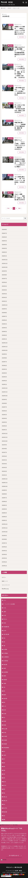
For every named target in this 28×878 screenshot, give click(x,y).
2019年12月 (4, 524)
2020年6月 (4, 501)
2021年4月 (4, 463)
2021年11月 (4, 437)
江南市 (4, 755)
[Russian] (21, 874)
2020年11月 (4, 482)
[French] (10, 874)
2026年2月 (4, 252)
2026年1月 (4, 256)
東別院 (4, 725)
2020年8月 (4, 494)
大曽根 (4, 683)
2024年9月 (4, 308)
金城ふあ (5, 796)
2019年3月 (4, 558)
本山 (4, 717)
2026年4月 (4, 244)
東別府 (4, 721)
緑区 (4, 777)
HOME (3, 8)
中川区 (4, 615)
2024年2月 (4, 335)
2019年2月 (4, 562)
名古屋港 (5, 649)
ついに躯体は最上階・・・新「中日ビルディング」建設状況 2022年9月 (20, 180)
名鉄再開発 (5, 672)
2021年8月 (4, 448)
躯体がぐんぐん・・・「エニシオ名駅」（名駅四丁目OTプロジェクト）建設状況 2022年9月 (20, 144)
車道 (4, 793)
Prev (8, 208)
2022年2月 (4, 426)
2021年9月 (4, 444)
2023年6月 (4, 365)
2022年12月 (4, 388)
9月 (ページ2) (16, 8)
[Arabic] (2, 874)
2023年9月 (4, 354)
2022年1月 (4, 429)
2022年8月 (4, 403)
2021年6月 (4, 456)
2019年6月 (4, 546)
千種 (4, 645)
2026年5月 (4, 240)
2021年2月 (4, 471)
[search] (25, 218)
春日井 (4, 709)
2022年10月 (4, 395)
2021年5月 (4, 460)
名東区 (4, 668)
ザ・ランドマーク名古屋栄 (9, 604)
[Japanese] (16, 874)
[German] (12, 874)
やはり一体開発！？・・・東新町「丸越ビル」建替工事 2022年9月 (20, 196)
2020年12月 (4, 478)
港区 (4, 762)
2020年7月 (4, 497)
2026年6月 (4, 237)
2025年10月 (4, 267)
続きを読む (21, 37)
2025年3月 (4, 293)
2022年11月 (4, 392)
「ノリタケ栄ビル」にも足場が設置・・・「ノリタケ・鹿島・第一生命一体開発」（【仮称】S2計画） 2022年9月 (20, 72)
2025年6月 (4, 282)
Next (19, 208)
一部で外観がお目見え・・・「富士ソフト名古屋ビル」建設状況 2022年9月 (20, 91)
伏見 (12, 157)
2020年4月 (4, 509)
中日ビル (11, 175)
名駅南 (4, 675)
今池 (4, 638)
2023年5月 (4, 369)
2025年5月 (4, 286)
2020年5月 (4, 505)
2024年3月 (4, 331)
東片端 (11, 24)
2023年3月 (4, 376)
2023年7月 (4, 361)
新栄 (4, 702)
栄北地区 (5, 740)
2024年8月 (4, 312)
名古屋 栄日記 (18, 870)
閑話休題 (5, 811)
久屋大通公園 (6, 634)
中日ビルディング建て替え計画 (8, 4)
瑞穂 (4, 770)
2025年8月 (4, 274)
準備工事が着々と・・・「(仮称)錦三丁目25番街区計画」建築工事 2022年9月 (20, 126)
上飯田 (4, 611)
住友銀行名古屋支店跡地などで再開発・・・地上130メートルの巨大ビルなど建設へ (20, 163)
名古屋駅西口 (6, 657)
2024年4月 (4, 327)
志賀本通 (5, 698)
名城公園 (5, 664)
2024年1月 (4, 339)
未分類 (4, 713)
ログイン (4, 577)
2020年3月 (4, 512)
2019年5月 (4, 550)
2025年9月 (4, 271)
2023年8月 (4, 358)
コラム (4, 600)
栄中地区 (11, 64)
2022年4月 (4, 418)
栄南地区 (5, 743)
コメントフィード (6, 585)
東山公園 (5, 728)
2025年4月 (4, 290)
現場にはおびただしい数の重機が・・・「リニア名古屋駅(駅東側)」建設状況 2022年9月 (20, 51)
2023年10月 (4, 350)
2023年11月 (4, 346)
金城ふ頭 (5, 800)
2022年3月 (4, 422)
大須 (4, 687)
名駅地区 (11, 45)
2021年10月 (4, 441)
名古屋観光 (5, 653)
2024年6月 (4, 320)
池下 (4, 759)
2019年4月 (4, 554)
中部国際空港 (6, 626)
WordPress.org (5, 588)
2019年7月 (4, 543)
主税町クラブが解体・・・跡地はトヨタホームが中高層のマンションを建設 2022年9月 (20, 30)
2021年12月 (4, 433)
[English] (8, 874)
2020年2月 (4, 516)
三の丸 (4, 607)
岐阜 (4, 691)
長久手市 (5, 808)
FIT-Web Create (15, 872)
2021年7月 (4, 452)
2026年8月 (4, 229)
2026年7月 (4, 233)
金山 (4, 804)
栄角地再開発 (10, 120)
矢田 (4, 774)
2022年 (9, 8)
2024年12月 (4, 305)
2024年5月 (4, 324)
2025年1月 (4, 301)
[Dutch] (6, 874)
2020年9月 (4, 490)
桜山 (4, 751)
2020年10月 (4, 486)
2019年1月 (4, 565)
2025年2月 (4, 297)
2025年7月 (4, 278)
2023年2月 (4, 380)
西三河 (4, 785)
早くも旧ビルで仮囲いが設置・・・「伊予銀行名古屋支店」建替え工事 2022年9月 (20, 108)
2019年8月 (4, 539)
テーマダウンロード (14, 855)
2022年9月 (4, 399)
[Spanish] (23, 874)
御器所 (4, 694)
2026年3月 (4, 248)
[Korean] (18, 874)
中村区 (4, 623)
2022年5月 (4, 414)
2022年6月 (4, 410)
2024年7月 (4, 316)
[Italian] (14, 874)
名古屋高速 (5, 660)
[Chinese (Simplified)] (4, 874)
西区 (4, 789)
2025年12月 (4, 259)
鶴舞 (4, 819)
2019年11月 (4, 528)
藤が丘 (4, 781)
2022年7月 (4, 407)
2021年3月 (4, 467)
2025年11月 (4, 263)
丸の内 (11, 103)
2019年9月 (4, 535)
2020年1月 (4, 520)
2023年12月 (4, 342)
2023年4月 (4, 373)
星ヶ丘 (4, 706)
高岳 (4, 815)
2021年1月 (4, 475)
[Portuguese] (20, 874)
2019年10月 (4, 531)
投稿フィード (5, 581)
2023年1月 (4, 384)
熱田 (4, 766)
